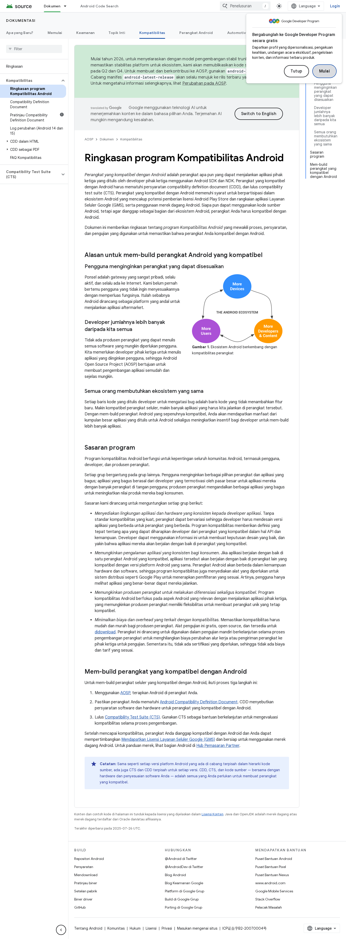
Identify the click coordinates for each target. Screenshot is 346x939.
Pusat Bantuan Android (273, 858)
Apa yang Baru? (19, 32)
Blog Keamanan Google (184, 883)
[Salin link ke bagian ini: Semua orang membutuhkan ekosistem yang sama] (208, 392)
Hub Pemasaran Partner (217, 745)
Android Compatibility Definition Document (199, 702)
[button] (30, 81)
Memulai (55, 32)
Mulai (324, 71)
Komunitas (116, 928)
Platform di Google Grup (184, 891)
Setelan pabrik (85, 891)
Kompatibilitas (152, 32)
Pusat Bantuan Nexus (272, 875)
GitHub (80, 907)
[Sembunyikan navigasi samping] (61, 930)
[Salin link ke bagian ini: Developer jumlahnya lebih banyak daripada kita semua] (137, 330)
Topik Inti (117, 32)
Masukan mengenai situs (197, 928)
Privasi (167, 928)
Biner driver (83, 899)
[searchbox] (34, 49)
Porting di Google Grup (183, 907)
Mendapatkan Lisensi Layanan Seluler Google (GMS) (168, 739)
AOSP (89, 139)
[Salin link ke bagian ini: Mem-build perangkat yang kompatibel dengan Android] (252, 672)
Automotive (237, 32)
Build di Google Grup (182, 899)
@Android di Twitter (181, 858)
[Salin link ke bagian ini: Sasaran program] (140, 448)
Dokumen (52, 6)
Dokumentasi (21, 20)
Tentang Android (88, 928)
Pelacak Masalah (268, 907)
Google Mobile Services (274, 891)
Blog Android (175, 875)
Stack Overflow (267, 899)
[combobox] (245, 6)
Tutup (296, 71)
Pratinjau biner (85, 883)
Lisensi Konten (212, 814)
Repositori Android (89, 858)
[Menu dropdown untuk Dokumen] (67, 6)
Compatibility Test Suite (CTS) (132, 717)
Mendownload (86, 875)
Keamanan (85, 32)
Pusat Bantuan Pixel (270, 866)
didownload (105, 632)
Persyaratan (83, 866)
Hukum (135, 928)
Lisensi (151, 928)
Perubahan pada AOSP (204, 83)
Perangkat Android (196, 32)
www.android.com (270, 883)
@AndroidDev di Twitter (184, 866)
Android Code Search (99, 6)
